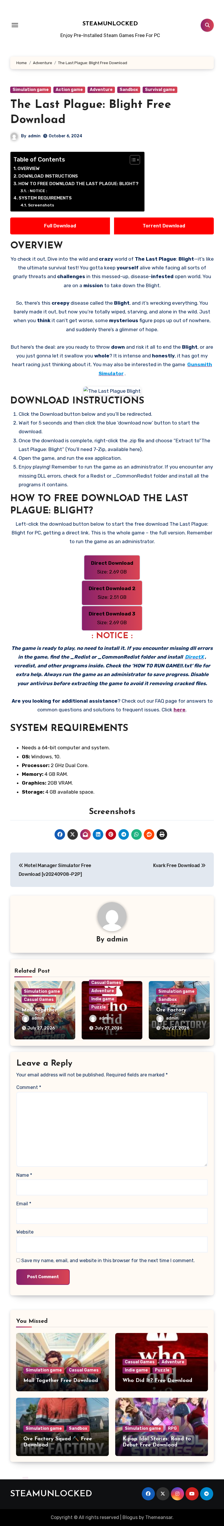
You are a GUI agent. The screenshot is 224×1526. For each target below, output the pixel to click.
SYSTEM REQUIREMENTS (45, 198)
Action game (69, 89)
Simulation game (31, 89)
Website (25, 1232)
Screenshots (41, 205)
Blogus (130, 1517)
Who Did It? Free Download (157, 1380)
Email (23, 1203)
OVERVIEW (29, 168)
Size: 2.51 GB (112, 592)
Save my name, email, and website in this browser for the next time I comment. (108, 1260)
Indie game (102, 999)
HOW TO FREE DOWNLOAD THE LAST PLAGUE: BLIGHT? (78, 183)
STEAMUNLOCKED (110, 24)
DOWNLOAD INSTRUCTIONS (48, 176)
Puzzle (98, 1007)
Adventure (101, 89)
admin (34, 136)
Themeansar (158, 1517)
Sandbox (129, 89)
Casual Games (39, 999)
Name (24, 1175)
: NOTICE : (37, 190)
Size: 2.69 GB (112, 567)
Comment (28, 1087)
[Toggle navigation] (15, 25)
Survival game (160, 89)
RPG (172, 1428)
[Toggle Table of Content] (132, 160)
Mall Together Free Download (60, 1380)
